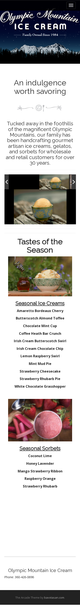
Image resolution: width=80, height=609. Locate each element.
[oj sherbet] (54, 182)
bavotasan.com (54, 597)
